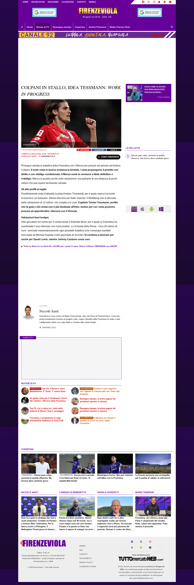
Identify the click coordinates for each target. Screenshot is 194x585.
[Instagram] (154, 2)
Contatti (83, 554)
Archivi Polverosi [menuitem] (97, 27)
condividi (98, 150)
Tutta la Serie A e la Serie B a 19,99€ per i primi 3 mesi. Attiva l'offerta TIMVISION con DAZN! (70, 246)
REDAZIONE (53, 2)
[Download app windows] (170, 2)
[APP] (134, 209)
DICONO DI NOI (38, 2)
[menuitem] (22, 27)
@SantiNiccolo (47, 156)
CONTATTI (81, 2)
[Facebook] (143, 2)
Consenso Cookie (87, 567)
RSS (81, 550)
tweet (113, 150)
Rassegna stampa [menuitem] (62, 27)
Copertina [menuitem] (80, 27)
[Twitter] (149, 2)
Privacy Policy (86, 562)
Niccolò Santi (30, 156)
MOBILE (92, 2)
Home (25, 2)
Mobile (82, 546)
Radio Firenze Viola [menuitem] (120, 27)
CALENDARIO (68, 2)
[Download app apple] (159, 2)
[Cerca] (172, 27)
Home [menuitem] (30, 27)
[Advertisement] (148, 333)
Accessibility (85, 558)
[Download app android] (164, 2)
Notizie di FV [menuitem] (42, 27)
